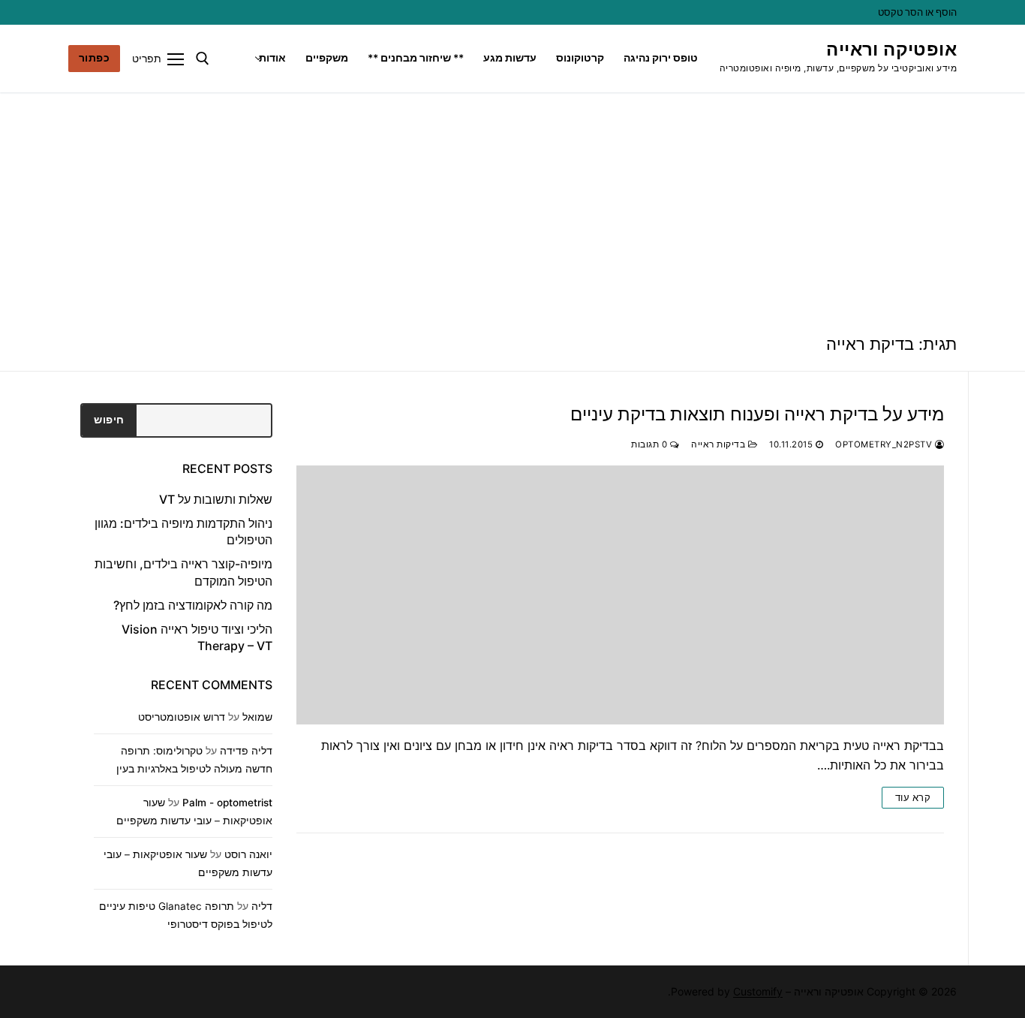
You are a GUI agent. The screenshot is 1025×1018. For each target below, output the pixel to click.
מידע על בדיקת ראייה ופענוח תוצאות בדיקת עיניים (757, 414)
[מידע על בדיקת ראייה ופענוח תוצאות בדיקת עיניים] (620, 594)
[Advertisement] (512, 205)
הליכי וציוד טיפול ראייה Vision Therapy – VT (197, 637)
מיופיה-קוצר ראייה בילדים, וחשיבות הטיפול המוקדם (183, 572)
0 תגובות (650, 444)
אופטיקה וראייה (891, 49)
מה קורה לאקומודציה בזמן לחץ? (192, 605)
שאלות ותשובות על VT (215, 499)
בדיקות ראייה (719, 444)
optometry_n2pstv (885, 444)
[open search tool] (202, 58)
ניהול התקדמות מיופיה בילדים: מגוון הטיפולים (183, 531)
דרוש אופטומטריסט (181, 717)
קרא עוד (913, 797)
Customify (758, 991)
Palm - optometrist (227, 803)
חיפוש (109, 420)
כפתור (94, 58)
